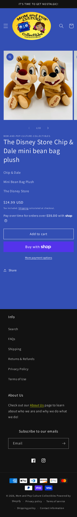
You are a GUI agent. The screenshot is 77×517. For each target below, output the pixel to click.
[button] (5, 26)
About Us (37, 405)
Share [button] (13, 270)
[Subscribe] (64, 443)
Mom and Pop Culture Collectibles (36, 495)
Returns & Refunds (21, 359)
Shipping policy (26, 508)
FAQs (11, 339)
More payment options (38, 257)
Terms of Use (17, 379)
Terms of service (55, 501)
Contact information (52, 508)
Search (13, 329)
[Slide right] (48, 127)
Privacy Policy (18, 369)
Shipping (23, 208)
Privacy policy (33, 501)
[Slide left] (28, 127)
